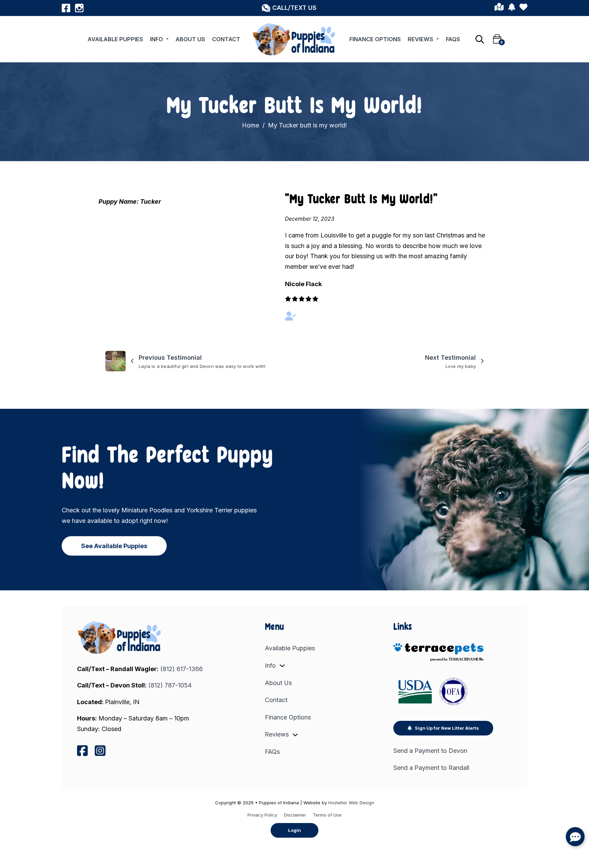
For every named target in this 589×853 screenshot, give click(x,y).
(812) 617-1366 (181, 668)
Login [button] (294, 830)
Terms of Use (327, 815)
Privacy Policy (262, 815)
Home (250, 125)
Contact (226, 39)
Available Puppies (115, 39)
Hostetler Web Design (351, 802)
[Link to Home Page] (294, 39)
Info (156, 39)
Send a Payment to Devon (430, 750)
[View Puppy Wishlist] (523, 8)
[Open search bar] (479, 39)
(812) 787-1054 (170, 685)
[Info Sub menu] (167, 39)
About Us (190, 39)
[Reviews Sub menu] (437, 39)
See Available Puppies (114, 545)
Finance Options (375, 39)
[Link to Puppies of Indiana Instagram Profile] (79, 8)
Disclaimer (295, 815)
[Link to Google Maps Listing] (499, 8)
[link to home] (120, 637)
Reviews (420, 39)
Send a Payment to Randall (431, 767)
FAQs (453, 39)
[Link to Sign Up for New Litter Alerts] (511, 8)
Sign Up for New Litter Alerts (447, 728)
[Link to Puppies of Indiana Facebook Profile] (66, 8)
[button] (289, 8)
